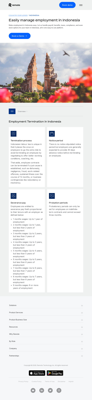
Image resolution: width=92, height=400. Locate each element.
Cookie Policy (36, 381)
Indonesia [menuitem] (34, 15)
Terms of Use (50, 381)
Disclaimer (61, 381)
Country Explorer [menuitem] (18, 15)
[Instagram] (59, 390)
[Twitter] (50, 390)
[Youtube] (33, 390)
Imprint (71, 381)
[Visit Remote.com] (14, 5)
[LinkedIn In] (41, 390)
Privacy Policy (23, 381)
